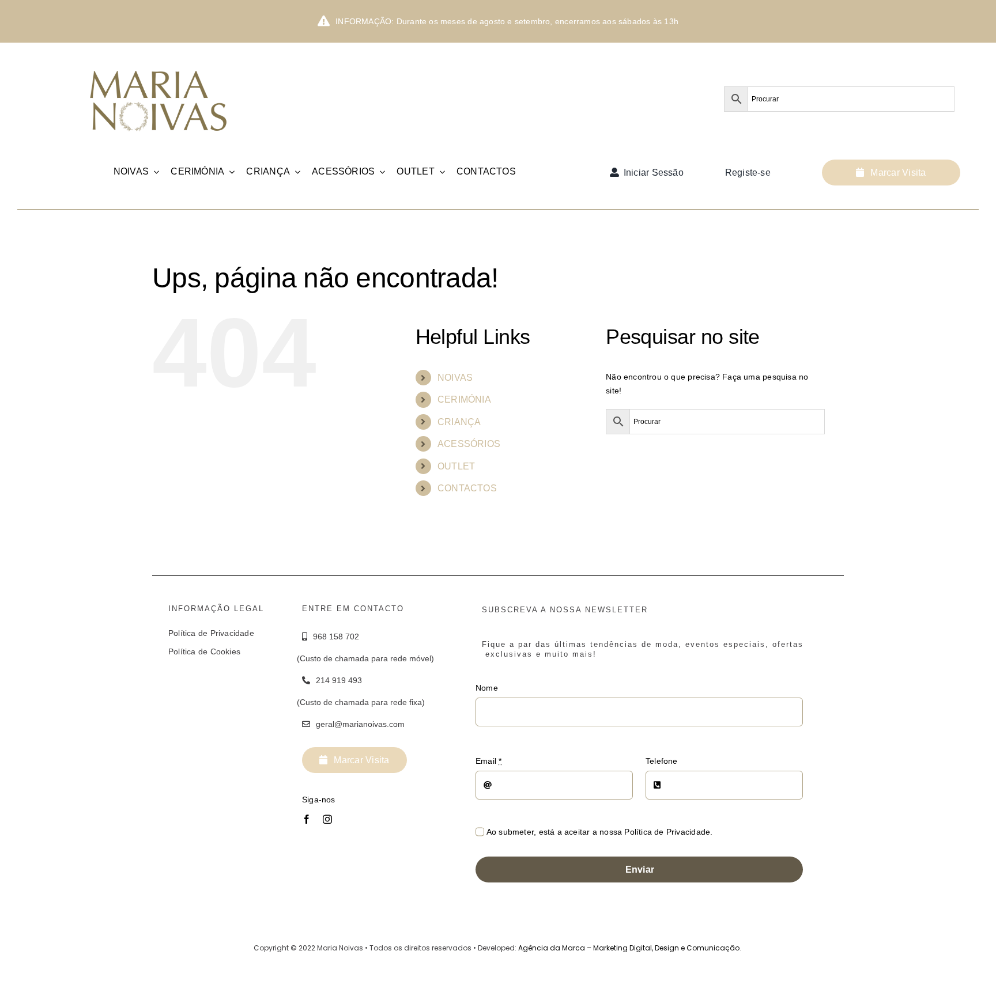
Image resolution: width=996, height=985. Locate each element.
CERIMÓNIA (464, 399)
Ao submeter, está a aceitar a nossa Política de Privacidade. (599, 831)
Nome (487, 687)
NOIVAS (455, 377)
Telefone (662, 761)
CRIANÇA (459, 422)
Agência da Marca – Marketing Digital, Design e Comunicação (629, 948)
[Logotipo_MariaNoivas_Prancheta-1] (160, 61)
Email (488, 761)
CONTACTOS (467, 488)
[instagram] (327, 819)
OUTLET (456, 466)
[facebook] (306, 819)
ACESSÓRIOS (468, 444)
